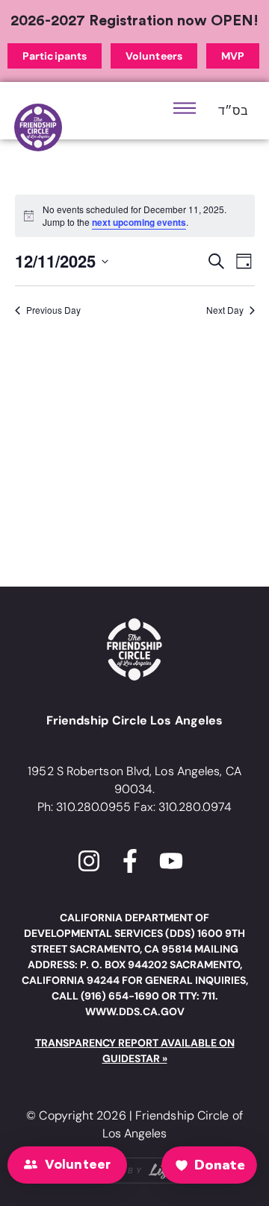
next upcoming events (139, 222)
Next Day (225, 310)
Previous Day (53, 310)
